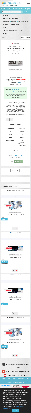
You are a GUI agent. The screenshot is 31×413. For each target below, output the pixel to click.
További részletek (15, 150)
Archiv (27, 378)
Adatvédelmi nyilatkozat (14, 381)
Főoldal (3, 37)
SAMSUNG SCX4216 (18, 190)
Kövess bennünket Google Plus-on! (17, 371)
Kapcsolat (9, 378)
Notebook (6, 21)
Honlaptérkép (21, 378)
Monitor (13, 21)
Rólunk (5, 381)
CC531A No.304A (16, 232)
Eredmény (26, 11)
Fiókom (3, 378)
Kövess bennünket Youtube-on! (17, 375)
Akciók (14, 378)
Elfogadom (15, 411)
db (12, 161)
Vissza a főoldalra (25, 37)
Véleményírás (15, 171)
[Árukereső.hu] (6, 386)
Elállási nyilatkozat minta (18, 382)
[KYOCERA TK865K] (15, 63)
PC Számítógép (23, 21)
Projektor (6, 24)
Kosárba (18, 161)
